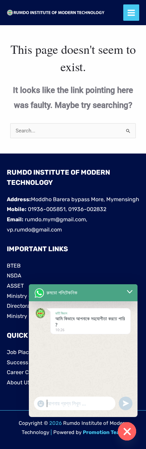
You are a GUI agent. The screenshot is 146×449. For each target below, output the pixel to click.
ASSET (15, 286)
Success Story (25, 362)
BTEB (14, 265)
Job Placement (26, 352)
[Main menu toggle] (131, 12)
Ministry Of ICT (25, 316)
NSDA (14, 275)
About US (19, 382)
